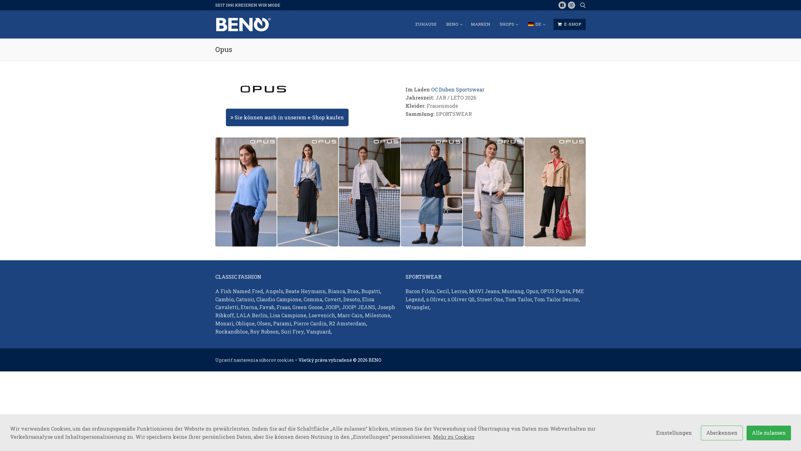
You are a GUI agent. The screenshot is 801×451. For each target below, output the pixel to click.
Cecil (442, 291)
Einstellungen (674, 432)
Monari (224, 323)
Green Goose (307, 307)
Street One (490, 299)
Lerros (459, 291)
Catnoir (245, 299)
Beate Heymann (305, 291)
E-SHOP (572, 24)
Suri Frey (292, 331)
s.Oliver (435, 299)
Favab (266, 307)
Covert (332, 299)
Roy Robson (264, 331)
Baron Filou (420, 291)
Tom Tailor (518, 299)
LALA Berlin (252, 315)
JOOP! (332, 307)
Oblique (245, 323)
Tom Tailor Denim (556, 299)
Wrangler (417, 307)
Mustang (513, 291)
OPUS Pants (555, 291)
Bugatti (370, 291)
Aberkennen (721, 432)
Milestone (377, 315)
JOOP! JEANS (358, 307)
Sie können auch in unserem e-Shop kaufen (288, 117)
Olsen (264, 323)
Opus (532, 291)
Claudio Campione (278, 299)
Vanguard (318, 331)
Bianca (336, 291)
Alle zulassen (769, 432)
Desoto (351, 299)
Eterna (249, 307)
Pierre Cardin (310, 323)
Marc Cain (350, 315)
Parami (282, 323)
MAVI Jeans (484, 291)
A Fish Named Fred (239, 291)
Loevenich (322, 315)
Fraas (283, 307)
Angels (274, 291)
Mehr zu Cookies (453, 436)
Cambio (224, 299)
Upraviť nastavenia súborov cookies (254, 360)
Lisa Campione (288, 315)
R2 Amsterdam (347, 323)
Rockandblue (231, 331)
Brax (353, 291)
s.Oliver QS (461, 299)
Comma (313, 299)
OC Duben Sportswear (457, 89)
